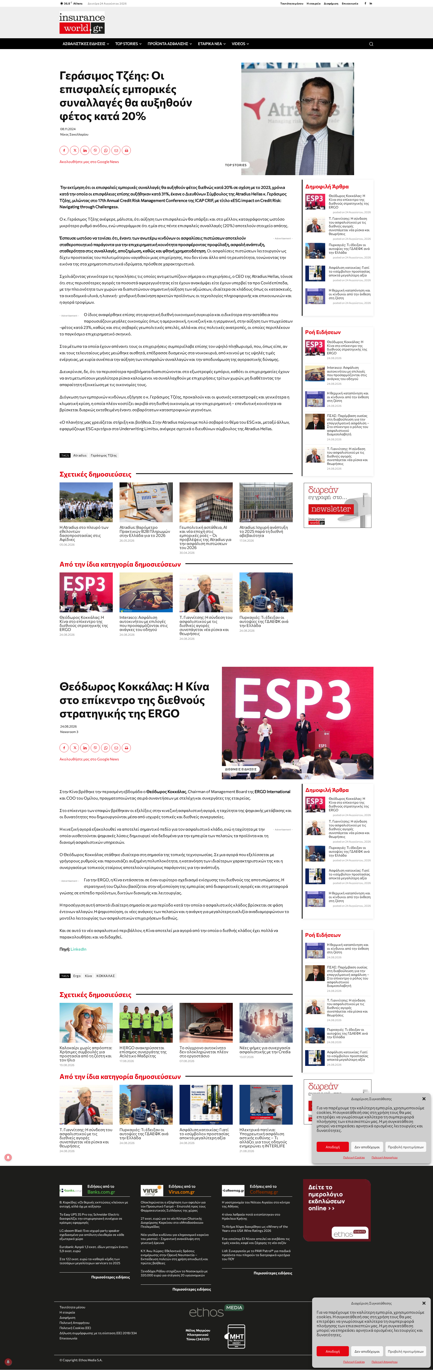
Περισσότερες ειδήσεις (110, 1277)
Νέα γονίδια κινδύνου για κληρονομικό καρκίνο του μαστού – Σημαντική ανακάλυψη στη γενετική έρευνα (175, 1239)
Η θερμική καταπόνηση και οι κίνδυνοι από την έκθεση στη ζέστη (350, 294)
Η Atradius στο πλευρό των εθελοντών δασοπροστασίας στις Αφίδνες (84, 533)
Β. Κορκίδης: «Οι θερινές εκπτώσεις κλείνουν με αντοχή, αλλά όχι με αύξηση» (94, 1204)
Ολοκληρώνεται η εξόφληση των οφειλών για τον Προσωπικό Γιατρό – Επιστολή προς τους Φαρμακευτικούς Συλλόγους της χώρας (173, 1206)
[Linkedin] (370, 3)
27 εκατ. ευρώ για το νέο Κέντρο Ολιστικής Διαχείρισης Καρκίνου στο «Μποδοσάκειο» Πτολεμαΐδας (172, 1222)
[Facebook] (365, 3)
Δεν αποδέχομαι (367, 1351)
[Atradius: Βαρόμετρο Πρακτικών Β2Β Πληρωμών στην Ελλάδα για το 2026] (146, 502)
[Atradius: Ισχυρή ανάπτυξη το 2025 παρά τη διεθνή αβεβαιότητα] (266, 502)
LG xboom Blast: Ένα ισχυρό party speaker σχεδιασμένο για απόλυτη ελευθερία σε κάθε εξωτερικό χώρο (92, 1235)
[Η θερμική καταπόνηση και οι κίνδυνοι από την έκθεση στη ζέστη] (315, 399)
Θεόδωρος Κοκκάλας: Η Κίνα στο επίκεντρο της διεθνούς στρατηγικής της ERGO (84, 623)
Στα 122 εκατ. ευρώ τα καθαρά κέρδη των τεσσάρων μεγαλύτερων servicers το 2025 (90, 1261)
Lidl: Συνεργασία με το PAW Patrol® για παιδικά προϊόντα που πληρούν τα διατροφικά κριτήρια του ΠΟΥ (256, 1255)
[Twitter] (74, 150)
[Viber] (95, 150)
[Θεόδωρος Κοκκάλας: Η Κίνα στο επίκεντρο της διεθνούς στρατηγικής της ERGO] (86, 592)
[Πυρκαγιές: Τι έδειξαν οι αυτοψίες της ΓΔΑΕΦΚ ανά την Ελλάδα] (266, 592)
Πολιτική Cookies (354, 1361)
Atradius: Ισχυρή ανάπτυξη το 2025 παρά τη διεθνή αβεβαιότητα (264, 531)
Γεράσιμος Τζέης (104, 455)
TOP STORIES (236, 165)
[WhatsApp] (105, 150)
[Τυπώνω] (126, 150)
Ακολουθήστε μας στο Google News (89, 161)
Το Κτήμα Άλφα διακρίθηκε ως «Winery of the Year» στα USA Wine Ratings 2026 (255, 1228)
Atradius (79, 455)
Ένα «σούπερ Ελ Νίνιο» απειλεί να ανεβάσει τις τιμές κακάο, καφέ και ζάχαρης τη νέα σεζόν (256, 1241)
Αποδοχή (333, 1351)
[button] (424, 1303)
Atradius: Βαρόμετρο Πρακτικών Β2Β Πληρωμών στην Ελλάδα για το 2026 (145, 531)
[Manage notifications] (8, 1361)
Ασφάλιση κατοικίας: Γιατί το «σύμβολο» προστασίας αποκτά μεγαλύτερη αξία (349, 271)
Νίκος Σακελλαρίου (74, 134)
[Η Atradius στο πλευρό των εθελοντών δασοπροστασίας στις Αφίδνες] (86, 502)
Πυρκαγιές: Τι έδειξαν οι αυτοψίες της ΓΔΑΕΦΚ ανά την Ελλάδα (264, 621)
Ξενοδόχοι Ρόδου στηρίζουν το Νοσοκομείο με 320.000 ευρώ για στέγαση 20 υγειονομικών (174, 1273)
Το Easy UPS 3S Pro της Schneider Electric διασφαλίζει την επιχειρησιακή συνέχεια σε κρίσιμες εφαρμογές (91, 1218)
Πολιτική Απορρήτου (385, 1361)
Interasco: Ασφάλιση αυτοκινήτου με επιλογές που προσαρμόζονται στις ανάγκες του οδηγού (144, 623)
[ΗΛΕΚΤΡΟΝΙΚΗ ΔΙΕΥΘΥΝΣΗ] (115, 150)
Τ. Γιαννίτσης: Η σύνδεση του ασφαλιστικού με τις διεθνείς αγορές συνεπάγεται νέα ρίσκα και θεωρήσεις (206, 625)
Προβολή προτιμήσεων (406, 1351)
